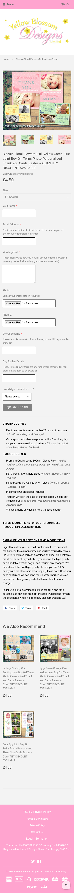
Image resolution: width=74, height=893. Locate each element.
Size (5, 190)
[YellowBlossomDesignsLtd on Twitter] (33, 861)
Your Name (9, 205)
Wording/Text (10, 252)
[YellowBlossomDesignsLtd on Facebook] (39, 861)
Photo (6, 290)
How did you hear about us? (18, 389)
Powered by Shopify (55, 871)
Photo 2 (7, 314)
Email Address (11, 224)
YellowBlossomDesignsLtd (28, 871)
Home (6, 59)
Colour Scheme (11, 333)
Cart (68, 4)
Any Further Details (13, 361)
